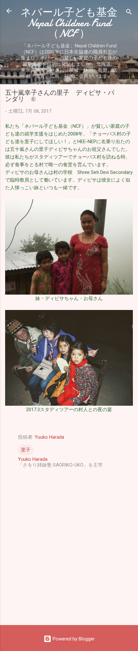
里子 (25, 450)
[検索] (129, 13)
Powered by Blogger (73, 639)
